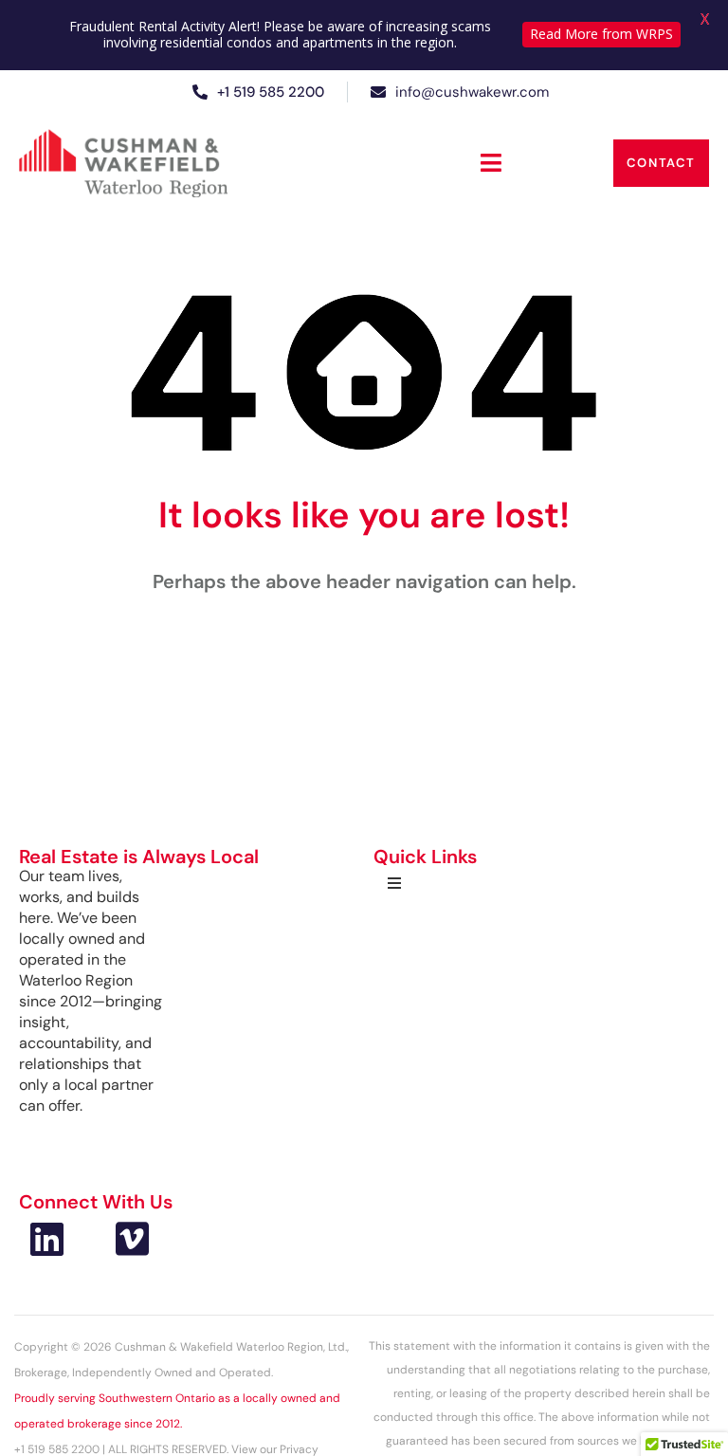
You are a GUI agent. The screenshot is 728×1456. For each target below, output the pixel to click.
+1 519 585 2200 (270, 92)
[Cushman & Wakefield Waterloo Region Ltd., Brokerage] (123, 163)
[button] (491, 162)
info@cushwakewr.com (472, 92)
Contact (661, 163)
